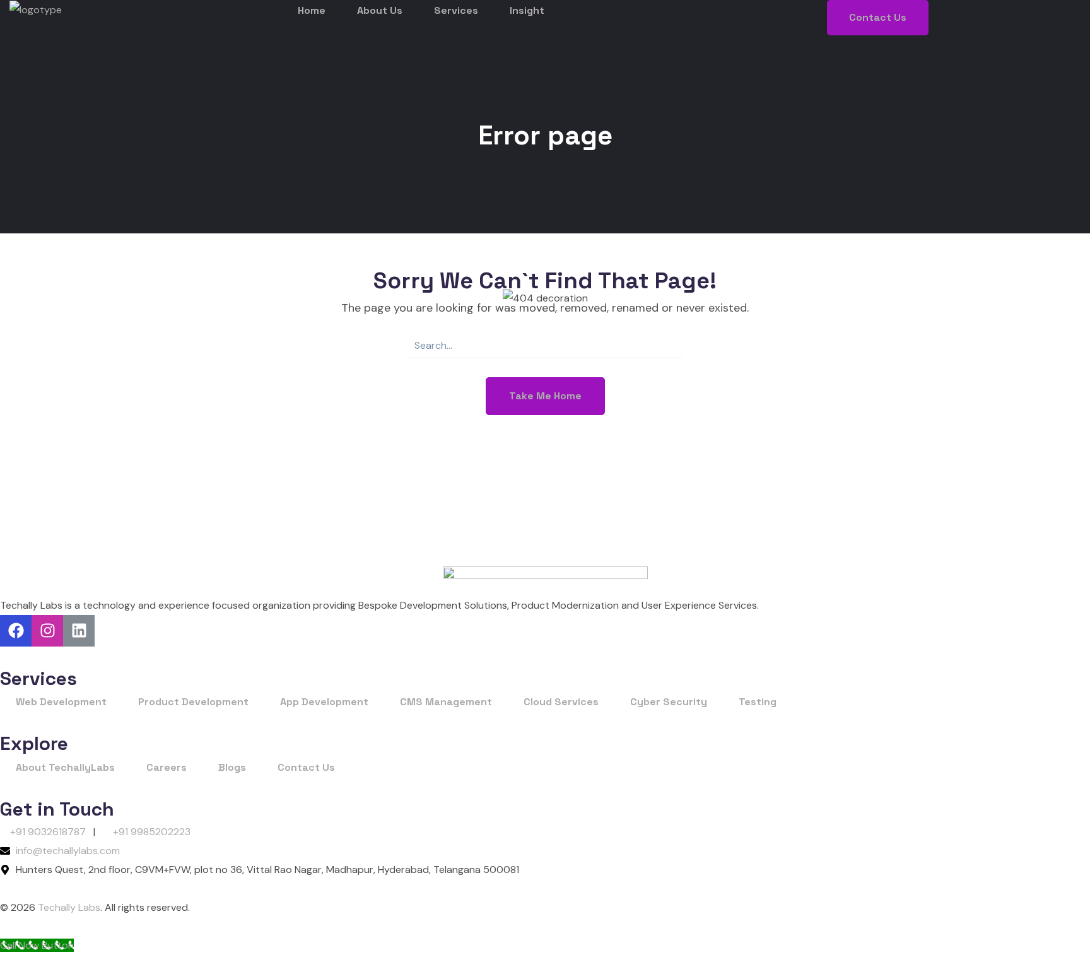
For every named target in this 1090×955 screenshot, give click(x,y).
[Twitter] (79, 631)
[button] (878, 17)
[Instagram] (47, 631)
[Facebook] (16, 631)
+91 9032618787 (48, 831)
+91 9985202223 (151, 831)
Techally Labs (67, 907)
